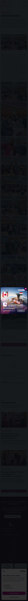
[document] (14, 300)
